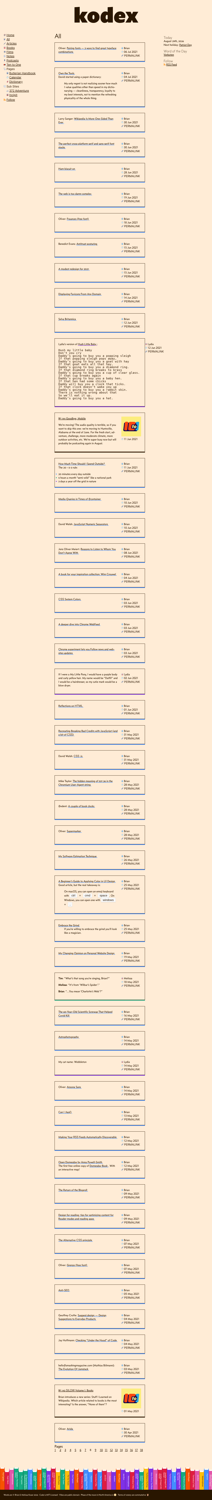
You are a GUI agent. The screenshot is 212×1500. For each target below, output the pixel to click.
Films (10, 52)
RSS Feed (171, 64)
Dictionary (16, 81)
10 (101, 1450)
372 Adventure (19, 90)
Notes (10, 56)
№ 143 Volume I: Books (75, 1390)
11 (106, 1450)
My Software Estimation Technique (77, 856)
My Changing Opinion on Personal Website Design (86, 953)
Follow (11, 99)
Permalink (131, 55)
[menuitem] (24, 35)
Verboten (169, 54)
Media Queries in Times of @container (79, 499)
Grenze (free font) (77, 1265)
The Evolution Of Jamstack (73, 1369)
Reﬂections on (70, 706)
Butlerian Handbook (22, 73)
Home (10, 35)
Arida (70, 1429)
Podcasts (13, 60)
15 (126, 1450)
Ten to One (14, 64)
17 (136, 1450)
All (8, 39)
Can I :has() (64, 1112)
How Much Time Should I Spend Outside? (81, 463)
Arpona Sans (74, 1087)
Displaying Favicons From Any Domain (79, 294)
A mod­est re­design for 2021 (73, 269)
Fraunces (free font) (78, 219)
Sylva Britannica (67, 319)
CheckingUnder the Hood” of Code (96, 1340)
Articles (12, 43)
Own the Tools (66, 73)
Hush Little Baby (87, 344)
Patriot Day (185, 45)
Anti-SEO (63, 1290)
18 (141, 1450)
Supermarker (74, 831)
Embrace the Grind (68, 925)
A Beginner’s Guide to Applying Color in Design (86, 881)
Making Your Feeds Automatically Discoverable (87, 1137)
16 (131, 1450)
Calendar (15, 77)
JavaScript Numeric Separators (91, 524)
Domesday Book (99, 1166)
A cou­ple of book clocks (81, 806)
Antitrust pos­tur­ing (86, 244)
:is (78, 756)
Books (11, 47)
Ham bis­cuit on (66, 168)
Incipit (13, 95)
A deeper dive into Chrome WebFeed (79, 624)
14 (121, 1450)
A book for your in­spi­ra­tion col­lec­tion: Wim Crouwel (87, 574)
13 (116, 1450)
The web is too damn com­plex (74, 193)
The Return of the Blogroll (72, 1190)
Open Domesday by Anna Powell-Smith (80, 1162)
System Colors (69, 599)
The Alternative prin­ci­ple (75, 1240)
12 (111, 1450)
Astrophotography (68, 1037)
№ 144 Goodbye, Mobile (72, 418)
